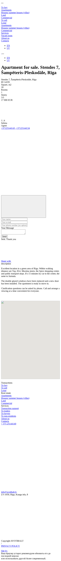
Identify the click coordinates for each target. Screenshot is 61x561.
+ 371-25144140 (8, 424)
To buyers (5, 413)
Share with (6, 261)
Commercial (6, 17)
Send (4, 236)
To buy (4, 385)
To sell (4, 388)
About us (5, 418)
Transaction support (10, 408)
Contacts (5, 421)
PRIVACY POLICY (10, 546)
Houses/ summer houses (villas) (15, 12)
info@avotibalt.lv (9, 492)
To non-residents (8, 416)
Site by (4, 551)
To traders (5, 411)
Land (3, 15)
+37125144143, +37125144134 (15, 128)
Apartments (6, 10)
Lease (3, 390)
